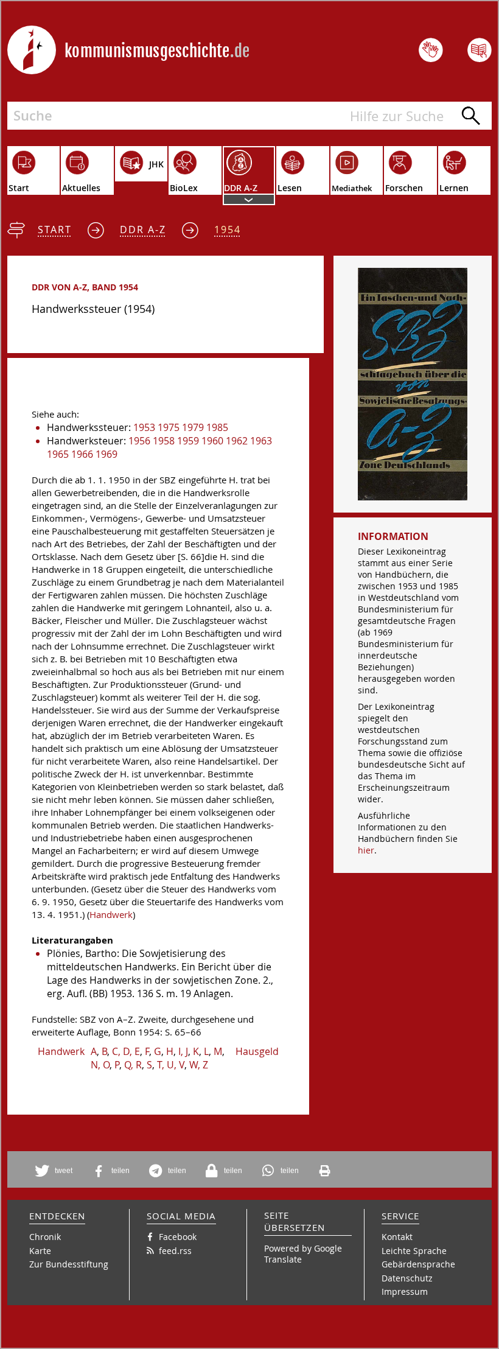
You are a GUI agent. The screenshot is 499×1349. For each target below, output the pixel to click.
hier (366, 850)
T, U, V (170, 1064)
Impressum (405, 1291)
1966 (82, 454)
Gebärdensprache (418, 1264)
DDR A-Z (143, 229)
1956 (139, 440)
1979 (193, 427)
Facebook (178, 1236)
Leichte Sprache (414, 1250)
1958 (164, 440)
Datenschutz (407, 1278)
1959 (188, 440)
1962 (237, 440)
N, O (100, 1064)
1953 (144, 427)
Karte (40, 1250)
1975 (169, 427)
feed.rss (175, 1250)
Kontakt (397, 1236)
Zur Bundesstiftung (68, 1264)
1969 (106, 454)
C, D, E (126, 1051)
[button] (56, 1171)
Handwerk (111, 914)
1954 (227, 229)
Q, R (133, 1064)
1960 (212, 440)
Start (55, 229)
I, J (183, 1051)
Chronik (45, 1236)
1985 (217, 427)
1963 (261, 440)
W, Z (198, 1064)
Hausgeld (257, 1051)
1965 (58, 454)
